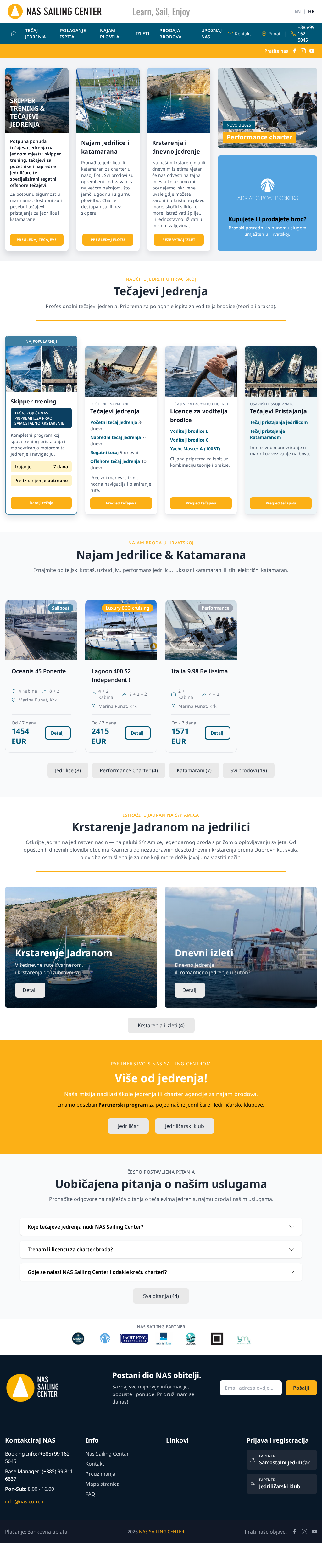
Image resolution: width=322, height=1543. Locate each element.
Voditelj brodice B (189, 431)
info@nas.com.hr (25, 1501)
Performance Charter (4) (129, 770)
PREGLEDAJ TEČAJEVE (37, 239)
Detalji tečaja (41, 502)
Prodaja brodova (170, 33)
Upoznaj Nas (211, 33)
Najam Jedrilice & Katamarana (161, 554)
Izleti (142, 34)
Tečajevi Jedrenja (161, 291)
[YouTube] (311, 51)
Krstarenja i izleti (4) (161, 1025)
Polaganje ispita (73, 33)
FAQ (90, 1493)
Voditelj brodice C (189, 440)
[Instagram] (303, 51)
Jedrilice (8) (68, 770)
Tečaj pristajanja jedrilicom (279, 422)
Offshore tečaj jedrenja (115, 461)
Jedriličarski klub (184, 1126)
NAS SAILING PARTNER (161, 1327)
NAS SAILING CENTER (161, 1532)
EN (298, 11)
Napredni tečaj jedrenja (115, 437)
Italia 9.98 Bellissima (199, 671)
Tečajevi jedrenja (115, 411)
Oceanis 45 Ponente (39, 671)
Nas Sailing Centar (107, 1453)
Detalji (58, 733)
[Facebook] (294, 51)
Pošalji (301, 1387)
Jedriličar (128, 1126)
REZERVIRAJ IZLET (178, 239)
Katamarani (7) (194, 770)
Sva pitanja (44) (161, 1295)
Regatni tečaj (104, 452)
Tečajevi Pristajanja (278, 411)
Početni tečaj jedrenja (113, 422)
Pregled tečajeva (121, 503)
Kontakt (95, 1463)
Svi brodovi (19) (248, 770)
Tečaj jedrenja (35, 33)
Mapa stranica (102, 1483)
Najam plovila (109, 33)
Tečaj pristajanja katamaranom (267, 434)
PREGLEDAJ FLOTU (108, 239)
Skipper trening (34, 401)
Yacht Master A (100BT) (195, 449)
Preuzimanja (100, 1473)
